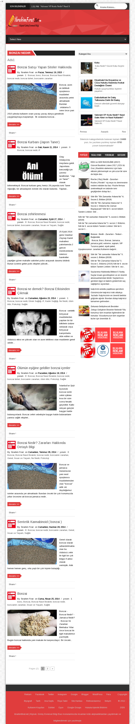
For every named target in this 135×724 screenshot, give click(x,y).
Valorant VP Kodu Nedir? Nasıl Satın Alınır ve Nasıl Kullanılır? (109, 116)
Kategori (121, 155)
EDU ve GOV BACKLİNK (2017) (105, 162)
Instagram (62, 694)
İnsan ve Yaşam (48, 225)
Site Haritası (76, 701)
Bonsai (31, 75)
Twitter (51, 694)
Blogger (85, 694)
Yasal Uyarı (96, 155)
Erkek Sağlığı (35, 301)
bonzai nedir (13, 78)
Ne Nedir (63, 301)
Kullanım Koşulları (36, 707)
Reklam (27, 694)
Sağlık (61, 225)
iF (39, 150)
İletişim (108, 701)
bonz (38, 75)
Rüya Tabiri (62, 701)
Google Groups (74, 707)
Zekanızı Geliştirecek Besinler (105, 306)
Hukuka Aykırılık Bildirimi (96, 707)
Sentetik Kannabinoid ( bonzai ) (39, 522)
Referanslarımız (93, 701)
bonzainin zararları (43, 78)
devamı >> (14, 124)
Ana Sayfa (49, 701)
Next (124, 132)
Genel (10, 458)
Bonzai (45, 75)
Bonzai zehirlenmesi (31, 214)
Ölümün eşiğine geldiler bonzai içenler (43, 368)
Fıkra (108, 694)
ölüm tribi (44, 379)
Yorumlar (109, 155)
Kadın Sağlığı (51, 301)
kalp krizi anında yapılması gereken (107, 289)
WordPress (97, 694)
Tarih (38, 701)
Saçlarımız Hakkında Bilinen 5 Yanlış (108, 272)
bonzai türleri (27, 78)
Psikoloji (16, 304)
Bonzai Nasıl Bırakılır (60, 75)
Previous (83, 132)
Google (74, 694)
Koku (96, 62)
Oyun (60, 707)
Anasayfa (104, 132)
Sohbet (51, 707)
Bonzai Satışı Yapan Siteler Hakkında (44, 67)
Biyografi (28, 701)
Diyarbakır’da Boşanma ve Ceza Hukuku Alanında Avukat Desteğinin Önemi (109, 83)
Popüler (83, 155)
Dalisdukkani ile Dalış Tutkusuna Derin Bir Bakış (107, 99)
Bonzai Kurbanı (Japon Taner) (38, 142)
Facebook (39, 694)
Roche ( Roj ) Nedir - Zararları (104, 179)
